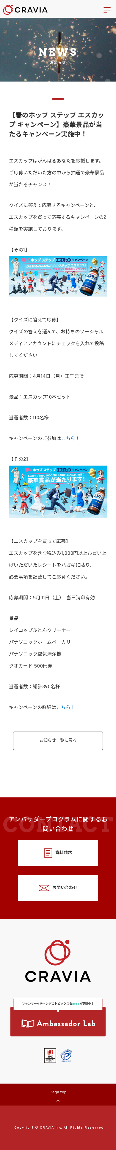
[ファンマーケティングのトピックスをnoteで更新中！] (58, 1021)
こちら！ (70, 439)
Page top (58, 1092)
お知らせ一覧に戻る (58, 740)
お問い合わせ (64, 888)
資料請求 (63, 853)
